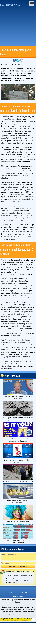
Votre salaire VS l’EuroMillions (18, 521)
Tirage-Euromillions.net (10, 5)
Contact (10, 592)
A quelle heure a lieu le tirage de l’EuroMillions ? (18, 501)
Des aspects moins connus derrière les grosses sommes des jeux (18, 419)
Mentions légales (21, 592)
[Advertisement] (18, 27)
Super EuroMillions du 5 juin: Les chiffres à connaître (18, 541)
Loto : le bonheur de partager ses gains (18, 481)
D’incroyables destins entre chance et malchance (18, 397)
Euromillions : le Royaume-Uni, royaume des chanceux (18, 440)
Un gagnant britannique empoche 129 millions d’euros (18, 461)
